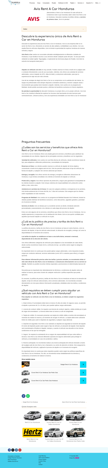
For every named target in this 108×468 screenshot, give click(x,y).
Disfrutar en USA (63, 3)
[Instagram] (16, 450)
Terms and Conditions (44, 457)
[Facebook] (23, 396)
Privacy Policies (42, 459)
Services (80, 3)
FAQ (40, 462)
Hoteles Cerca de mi (13, 461)
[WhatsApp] (28, 396)
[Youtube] (19, 450)
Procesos (32, 3)
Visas (38, 3)
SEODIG (77, 458)
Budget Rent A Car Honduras (30, 402)
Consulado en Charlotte (14, 456)
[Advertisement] (54, 117)
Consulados (46, 3)
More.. (97, 3)
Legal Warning (42, 455)
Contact (40, 464)
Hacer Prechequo (12, 459)
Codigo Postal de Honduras (15, 457)
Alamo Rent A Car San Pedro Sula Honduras (73, 402)
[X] (12, 450)
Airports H (89, 3)
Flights (72, 3)
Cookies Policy (42, 461)
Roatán (54, 3)
